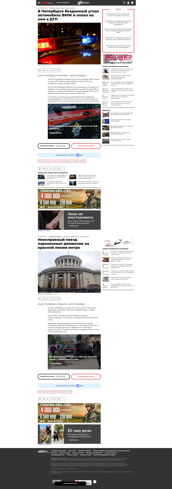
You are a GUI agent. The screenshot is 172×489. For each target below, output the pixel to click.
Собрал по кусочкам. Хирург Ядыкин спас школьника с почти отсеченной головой (122, 272)
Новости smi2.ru (44, 231)
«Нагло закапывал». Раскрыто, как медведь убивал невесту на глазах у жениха (122, 90)
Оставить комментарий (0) (86, 146)
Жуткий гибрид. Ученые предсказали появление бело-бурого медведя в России (122, 83)
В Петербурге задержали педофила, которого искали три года (56, 183)
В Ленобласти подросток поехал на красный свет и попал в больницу (118, 38)
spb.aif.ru (55, 294)
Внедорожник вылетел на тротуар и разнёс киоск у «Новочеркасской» (73, 357)
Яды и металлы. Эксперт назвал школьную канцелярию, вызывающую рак (120, 77)
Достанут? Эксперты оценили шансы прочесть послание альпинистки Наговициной (122, 253)
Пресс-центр (72, 451)
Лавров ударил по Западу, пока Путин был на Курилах (120, 133)
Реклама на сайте (78, 453)
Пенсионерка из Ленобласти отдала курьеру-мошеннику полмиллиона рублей (87, 177)
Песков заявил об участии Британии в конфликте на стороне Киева (121, 113)
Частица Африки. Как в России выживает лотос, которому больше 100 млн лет (122, 285)
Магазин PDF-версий (84, 451)
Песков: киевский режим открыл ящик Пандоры (120, 120)
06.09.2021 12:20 (42, 8)
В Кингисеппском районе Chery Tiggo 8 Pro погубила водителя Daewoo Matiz (118, 30)
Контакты (54, 453)
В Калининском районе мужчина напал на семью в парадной (118, 46)
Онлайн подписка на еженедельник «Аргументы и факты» (111, 451)
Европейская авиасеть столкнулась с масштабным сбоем (122, 126)
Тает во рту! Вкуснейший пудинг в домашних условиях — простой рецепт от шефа (121, 259)
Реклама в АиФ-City (111, 453)
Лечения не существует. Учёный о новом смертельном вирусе (121, 278)
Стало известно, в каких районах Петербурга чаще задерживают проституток (56, 177)
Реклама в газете (64, 453)
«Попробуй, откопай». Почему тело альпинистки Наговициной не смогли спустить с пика (122, 70)
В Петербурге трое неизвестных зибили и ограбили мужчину (118, 15)
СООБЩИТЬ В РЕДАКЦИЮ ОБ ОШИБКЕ (104, 455)
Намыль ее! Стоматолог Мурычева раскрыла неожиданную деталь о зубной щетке (121, 266)
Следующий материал (70, 483)
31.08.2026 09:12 (42, 236)
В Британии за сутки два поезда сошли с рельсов (120, 140)
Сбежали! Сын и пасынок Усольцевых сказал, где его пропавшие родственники (122, 96)
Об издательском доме (58, 451)
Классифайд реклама (58, 455)
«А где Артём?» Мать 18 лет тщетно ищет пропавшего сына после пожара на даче (121, 103)
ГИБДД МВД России (44, 65)
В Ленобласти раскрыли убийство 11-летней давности (73, 127)
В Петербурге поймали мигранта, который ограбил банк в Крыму (88, 182)
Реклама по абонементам (94, 453)
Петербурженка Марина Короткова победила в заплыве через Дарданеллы (118, 22)
